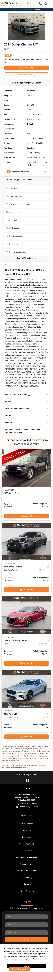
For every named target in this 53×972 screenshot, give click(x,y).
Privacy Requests (26, 891)
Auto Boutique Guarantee (26, 857)
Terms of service (26, 864)
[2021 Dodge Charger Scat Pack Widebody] (26, 541)
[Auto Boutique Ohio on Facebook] (26, 780)
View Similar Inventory (26, 75)
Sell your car (26, 851)
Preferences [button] (42, 959)
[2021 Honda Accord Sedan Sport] (26, 615)
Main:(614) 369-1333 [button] (28, 803)
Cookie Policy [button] (34, 956)
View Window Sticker (20, 171)
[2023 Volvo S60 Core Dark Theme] (26, 689)
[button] (40, 3)
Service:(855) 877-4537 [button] (28, 807)
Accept (26, 966)
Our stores (26, 837)
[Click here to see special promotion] (26, 9)
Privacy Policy (26, 877)
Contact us (26, 830)
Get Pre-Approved (26, 844)
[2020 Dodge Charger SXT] (26, 468)
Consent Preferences (19, 969)
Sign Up (26, 939)
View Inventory (26, 824)
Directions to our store (26, 871)
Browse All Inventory (26, 68)
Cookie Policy (26, 884)
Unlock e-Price (28, 516)
